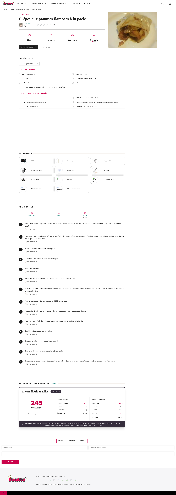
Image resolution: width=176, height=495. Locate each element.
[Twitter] (54, 480)
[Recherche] (162, 3)
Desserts (12, 9)
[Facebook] (50, 480)
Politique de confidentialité (65, 484)
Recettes (20, 3)
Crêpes (72, 440)
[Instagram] (59, 480)
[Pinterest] (63, 480)
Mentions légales (47, 484)
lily (25, 26)
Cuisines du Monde (36, 3)
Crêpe (60, 440)
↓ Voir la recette (28, 47)
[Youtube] (71, 480)
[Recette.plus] (9, 3)
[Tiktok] (76, 480)
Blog (86, 3)
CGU (54, 484)
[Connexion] (170, 3)
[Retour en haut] (3, 493)
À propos (38, 484)
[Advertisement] (72, 133)
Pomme (83, 440)
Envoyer (10, 462)
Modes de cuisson (57, 3)
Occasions (74, 3)
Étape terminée (32, 229)
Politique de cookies (79, 484)
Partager (47, 47)
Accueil (6, 9)
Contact (88, 484)
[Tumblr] (67, 480)
